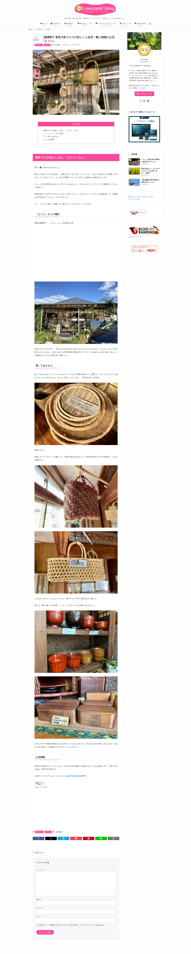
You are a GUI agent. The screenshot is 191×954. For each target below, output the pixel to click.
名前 (38, 899)
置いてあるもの (53, 136)
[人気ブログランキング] (144, 234)
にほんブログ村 (40, 787)
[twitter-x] (140, 101)
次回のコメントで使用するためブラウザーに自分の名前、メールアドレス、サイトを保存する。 (72, 925)
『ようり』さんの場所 (55, 133)
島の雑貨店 (57, 45)
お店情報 (51, 139)
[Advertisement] (76, 804)
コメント (40, 870)
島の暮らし (39, 45)
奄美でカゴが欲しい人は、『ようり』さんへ (61, 130)
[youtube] (148, 101)
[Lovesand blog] (95, 9)
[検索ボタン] (150, 24)
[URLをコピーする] (113, 838)
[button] (38, 838)
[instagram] (144, 101)
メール (39, 908)
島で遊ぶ (47, 45)
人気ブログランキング (136, 237)
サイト (38, 917)
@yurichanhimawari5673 (75, 776)
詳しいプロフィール (144, 94)
